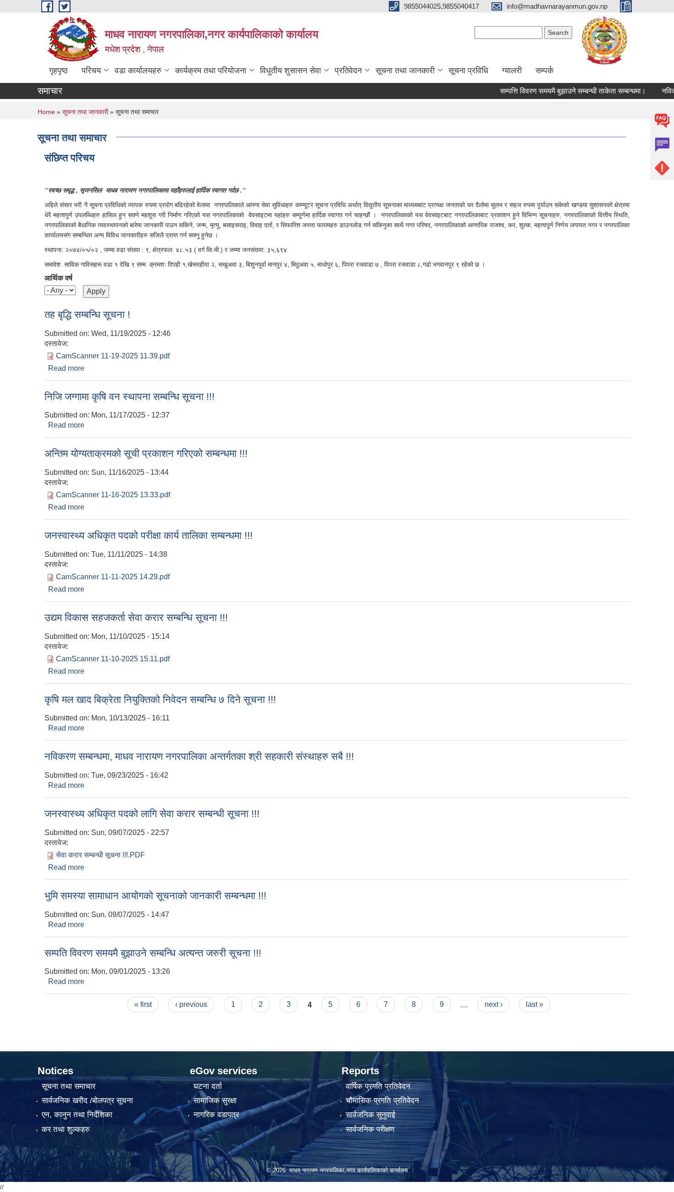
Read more (66, 368)
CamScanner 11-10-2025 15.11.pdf (113, 659)
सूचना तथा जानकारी (405, 70)
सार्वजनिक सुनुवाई (370, 1114)
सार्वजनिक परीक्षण (370, 1129)
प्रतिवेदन (348, 70)
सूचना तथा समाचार (68, 1086)
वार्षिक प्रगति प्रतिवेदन (378, 1086)
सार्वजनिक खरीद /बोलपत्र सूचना (87, 1100)
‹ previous (191, 1004)
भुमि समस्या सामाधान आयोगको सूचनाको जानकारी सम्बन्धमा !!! (155, 895)
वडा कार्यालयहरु (138, 70)
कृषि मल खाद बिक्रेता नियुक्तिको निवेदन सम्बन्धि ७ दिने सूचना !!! (160, 699)
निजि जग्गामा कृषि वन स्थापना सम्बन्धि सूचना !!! (129, 396)
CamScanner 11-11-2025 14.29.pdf (113, 577)
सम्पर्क (544, 70)
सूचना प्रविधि (468, 70)
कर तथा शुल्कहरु (66, 1129)
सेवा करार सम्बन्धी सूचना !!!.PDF (100, 855)
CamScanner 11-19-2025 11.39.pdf (113, 356)
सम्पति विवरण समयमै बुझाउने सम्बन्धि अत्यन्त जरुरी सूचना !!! (152, 953)
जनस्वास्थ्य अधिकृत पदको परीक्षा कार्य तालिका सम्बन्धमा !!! (148, 535)
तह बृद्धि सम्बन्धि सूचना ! (87, 314)
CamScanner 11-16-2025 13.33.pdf (113, 495)
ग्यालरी (512, 70)
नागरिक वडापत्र (216, 1114)
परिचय (91, 70)
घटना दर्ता (207, 1086)
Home (46, 111)
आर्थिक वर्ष (58, 278)
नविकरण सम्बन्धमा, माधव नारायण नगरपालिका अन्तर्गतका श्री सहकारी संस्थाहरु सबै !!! (199, 756)
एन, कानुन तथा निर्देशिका (77, 1114)
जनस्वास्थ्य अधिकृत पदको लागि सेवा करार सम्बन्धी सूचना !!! (152, 813)
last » (534, 1004)
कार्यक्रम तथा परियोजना (210, 70)
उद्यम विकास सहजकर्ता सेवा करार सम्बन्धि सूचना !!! (136, 617)
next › (494, 1004)
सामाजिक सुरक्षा (215, 1100)
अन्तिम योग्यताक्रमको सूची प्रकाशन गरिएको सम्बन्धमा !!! (146, 453)
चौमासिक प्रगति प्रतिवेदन (382, 1100)
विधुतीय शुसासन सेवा (290, 70)
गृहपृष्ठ (58, 70)
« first (143, 1004)
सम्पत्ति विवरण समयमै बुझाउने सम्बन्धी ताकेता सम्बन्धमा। (557, 91)
